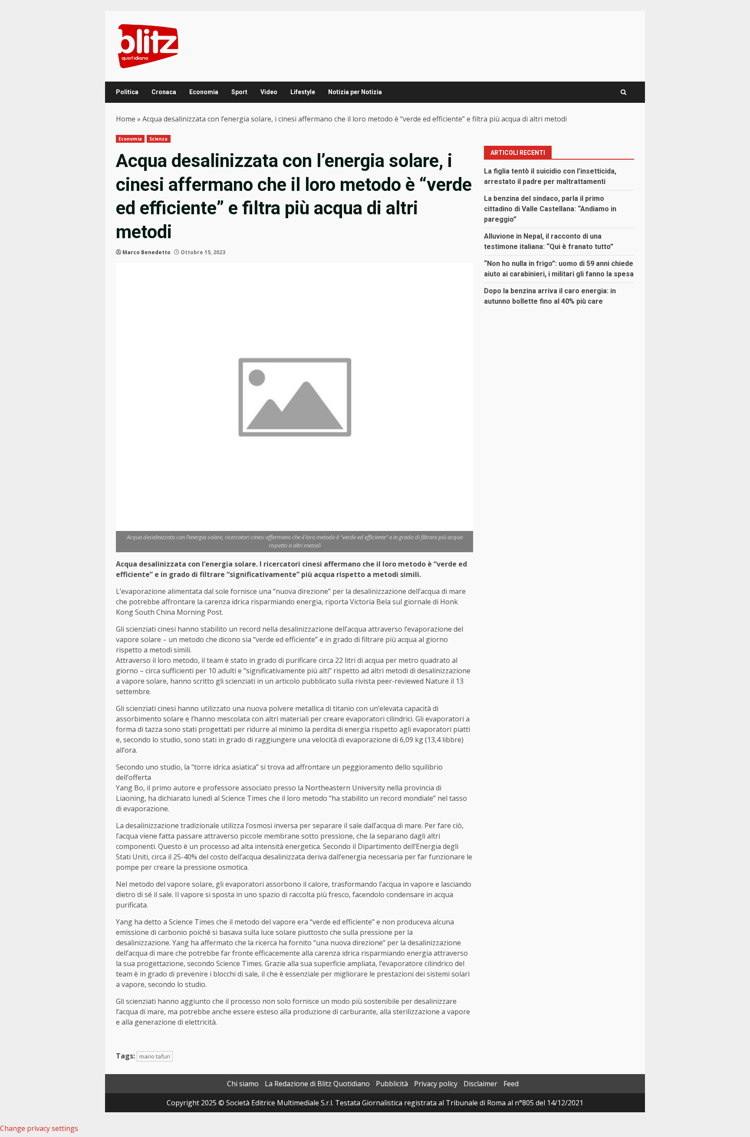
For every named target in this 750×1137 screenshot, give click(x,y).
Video (268, 91)
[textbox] (294, 801)
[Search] (623, 92)
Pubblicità (392, 1083)
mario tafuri (154, 1056)
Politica (127, 91)
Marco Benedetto (146, 252)
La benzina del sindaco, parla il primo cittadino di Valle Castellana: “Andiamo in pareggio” (550, 208)
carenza (216, 601)
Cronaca (163, 91)
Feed (511, 1083)
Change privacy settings (39, 1128)
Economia (203, 91)
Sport (239, 91)
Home (125, 119)
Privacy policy (435, 1083)
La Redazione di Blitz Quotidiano (317, 1083)
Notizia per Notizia (355, 91)
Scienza (158, 139)
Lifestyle (302, 91)
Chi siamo (243, 1083)
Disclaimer (480, 1083)
